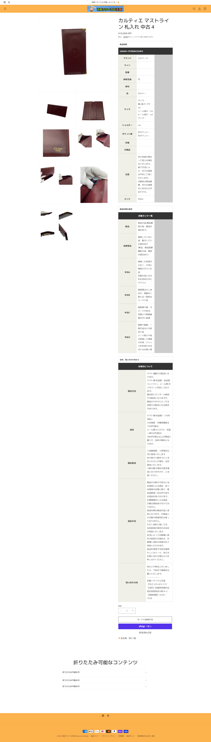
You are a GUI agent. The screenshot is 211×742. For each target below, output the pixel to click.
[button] (5, 8)
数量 (120, 606)
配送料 (125, 37)
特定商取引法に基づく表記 (146, 736)
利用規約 (121, 736)
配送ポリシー (131, 736)
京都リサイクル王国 (68, 736)
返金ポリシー (95, 736)
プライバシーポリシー (109, 736)
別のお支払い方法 (145, 632)
